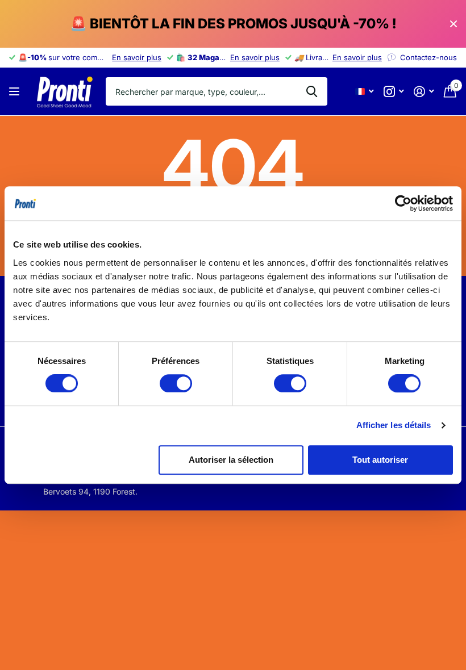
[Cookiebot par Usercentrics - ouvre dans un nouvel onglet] (403, 203)
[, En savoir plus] (393, 91)
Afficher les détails (393, 425)
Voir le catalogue (15, 92)
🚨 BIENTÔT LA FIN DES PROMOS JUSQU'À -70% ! (233, 23)
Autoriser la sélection (231, 459)
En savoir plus (136, 57)
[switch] (176, 383)
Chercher (311, 91)
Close (453, 24)
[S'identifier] (423, 91)
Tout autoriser (380, 459)
